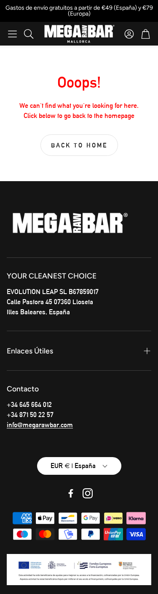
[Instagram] (88, 493)
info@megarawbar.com (40, 425)
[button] (12, 34)
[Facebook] (71, 493)
